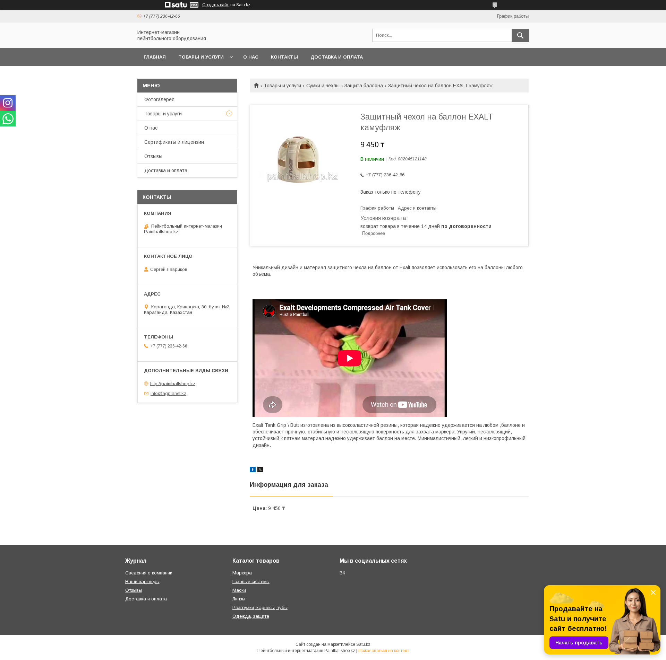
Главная (155, 57)
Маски (239, 590)
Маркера (242, 572)
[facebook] (253, 470)
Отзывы (153, 156)
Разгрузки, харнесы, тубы (260, 607)
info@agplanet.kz (168, 393)
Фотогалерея (159, 99)
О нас (250, 57)
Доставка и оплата (336, 57)
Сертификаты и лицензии (174, 142)
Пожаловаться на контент (383, 650)
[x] (260, 470)
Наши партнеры (142, 581)
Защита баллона (363, 85)
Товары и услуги (201, 57)
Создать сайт (215, 4)
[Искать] (520, 35)
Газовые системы (251, 581)
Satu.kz (363, 644)
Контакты (284, 57)
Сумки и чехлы (323, 85)
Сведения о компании (148, 572)
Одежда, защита (250, 616)
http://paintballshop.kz (172, 383)
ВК (342, 572)
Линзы (238, 598)
